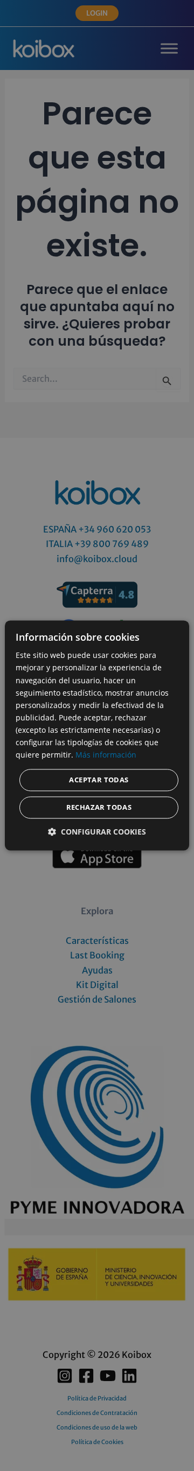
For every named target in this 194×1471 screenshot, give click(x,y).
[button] (97, 832)
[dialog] (97, 735)
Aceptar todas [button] (98, 780)
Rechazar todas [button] (99, 807)
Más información (105, 755)
